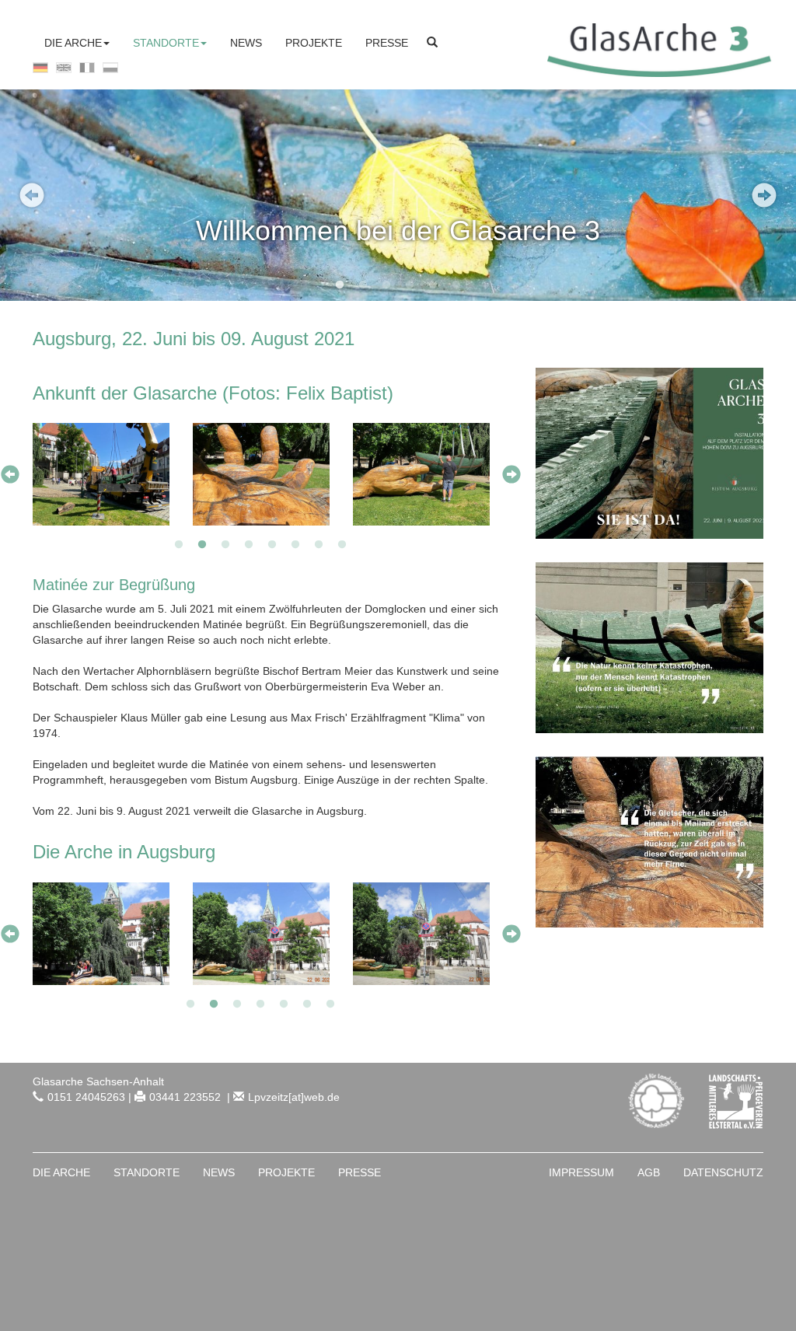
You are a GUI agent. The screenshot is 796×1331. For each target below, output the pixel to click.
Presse (359, 1172)
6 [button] (456, 285)
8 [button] (342, 545)
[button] (77, 42)
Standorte (146, 1172)
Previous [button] (31, 195)
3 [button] (386, 285)
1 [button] (339, 285)
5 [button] (433, 285)
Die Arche (61, 1172)
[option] (398, 195)
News (219, 1172)
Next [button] (764, 195)
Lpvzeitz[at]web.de (294, 1097)
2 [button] (363, 285)
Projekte (286, 1172)
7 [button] (318, 545)
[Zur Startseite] (655, 49)
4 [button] (409, 285)
